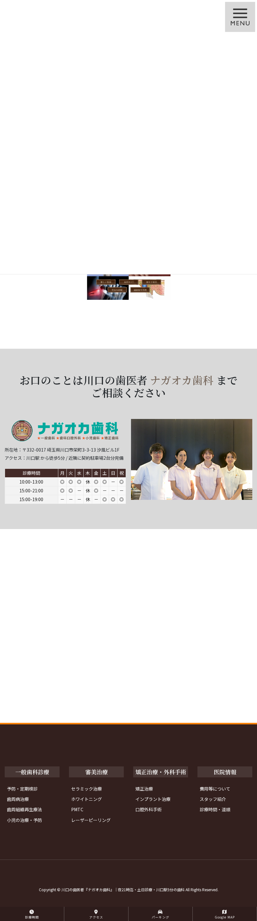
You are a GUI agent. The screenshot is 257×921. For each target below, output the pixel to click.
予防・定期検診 (22, 789)
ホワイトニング (86, 799)
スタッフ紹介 (213, 799)
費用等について (215, 789)
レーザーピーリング (91, 820)
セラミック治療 (86, 789)
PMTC (77, 809)
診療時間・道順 (215, 809)
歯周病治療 (18, 799)
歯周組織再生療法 (24, 809)
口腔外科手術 (148, 809)
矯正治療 (144, 789)
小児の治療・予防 (24, 820)
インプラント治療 (152, 799)
